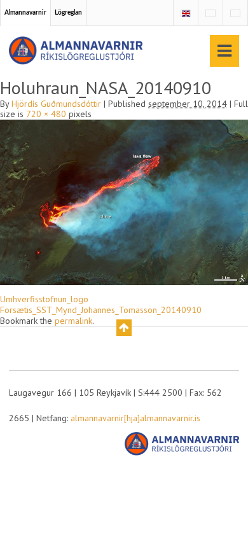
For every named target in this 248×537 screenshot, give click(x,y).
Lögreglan (68, 13)
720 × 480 (46, 114)
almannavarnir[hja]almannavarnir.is (135, 418)
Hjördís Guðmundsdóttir (56, 103)
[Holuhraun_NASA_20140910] (124, 201)
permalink (73, 320)
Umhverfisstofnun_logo (44, 299)
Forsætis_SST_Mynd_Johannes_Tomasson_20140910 (101, 310)
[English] (186, 13)
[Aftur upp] (124, 327)
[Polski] (235, 13)
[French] (210, 13)
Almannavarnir (25, 13)
